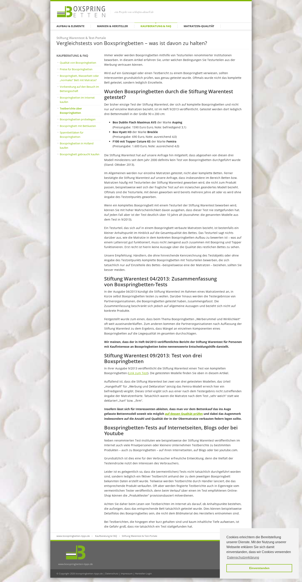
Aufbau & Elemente (70, 26)
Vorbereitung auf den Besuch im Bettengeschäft (79, 89)
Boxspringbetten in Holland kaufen (76, 145)
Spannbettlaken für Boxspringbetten (71, 135)
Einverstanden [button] (259, 568)
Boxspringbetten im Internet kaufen (77, 100)
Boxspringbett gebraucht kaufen (79, 154)
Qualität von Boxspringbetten (78, 62)
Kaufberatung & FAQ (156, 26)
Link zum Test (138, 373)
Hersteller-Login (143, 573)
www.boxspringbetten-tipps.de (73, 535)
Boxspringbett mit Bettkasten (78, 126)
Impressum (127, 573)
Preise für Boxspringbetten (76, 69)
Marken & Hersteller (112, 26)
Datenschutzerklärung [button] (243, 557)
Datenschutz (111, 573)
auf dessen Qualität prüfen (184, 414)
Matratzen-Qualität (199, 26)
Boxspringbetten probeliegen (78, 119)
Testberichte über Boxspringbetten (71, 111)
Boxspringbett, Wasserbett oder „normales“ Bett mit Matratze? (79, 78)
